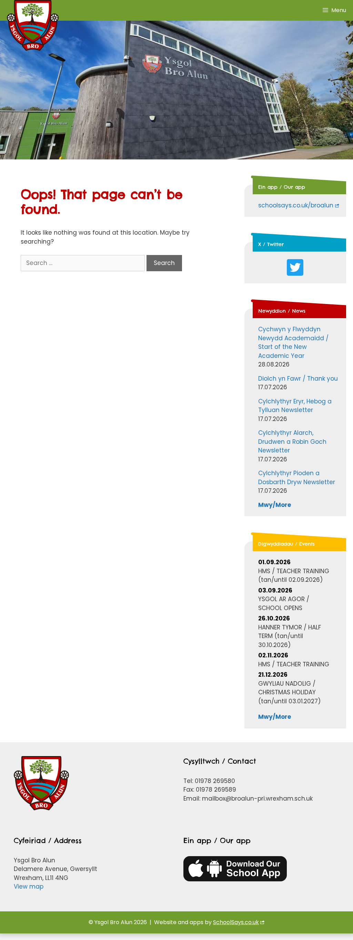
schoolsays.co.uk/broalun (295, 205)
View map (28, 886)
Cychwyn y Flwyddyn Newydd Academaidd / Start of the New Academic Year (293, 342)
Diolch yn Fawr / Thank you (298, 378)
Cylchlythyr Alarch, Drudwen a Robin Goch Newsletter (292, 441)
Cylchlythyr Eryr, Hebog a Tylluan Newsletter (295, 405)
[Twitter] (295, 267)
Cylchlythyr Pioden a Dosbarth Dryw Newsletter (296, 477)
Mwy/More (274, 505)
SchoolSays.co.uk (236, 922)
